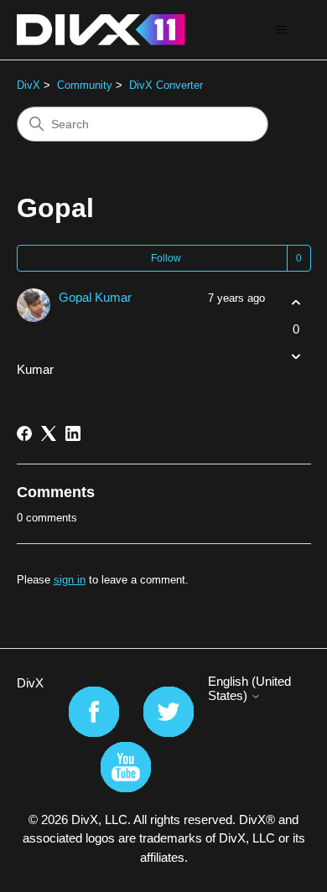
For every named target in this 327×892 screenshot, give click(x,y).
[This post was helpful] (296, 303)
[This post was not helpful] (296, 356)
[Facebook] (24, 433)
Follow (166, 258)
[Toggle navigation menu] (281, 30)
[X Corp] (48, 433)
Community (84, 85)
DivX (28, 85)
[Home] (101, 29)
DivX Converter (166, 85)
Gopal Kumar (95, 297)
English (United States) (249, 688)
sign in (70, 579)
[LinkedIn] (72, 433)
